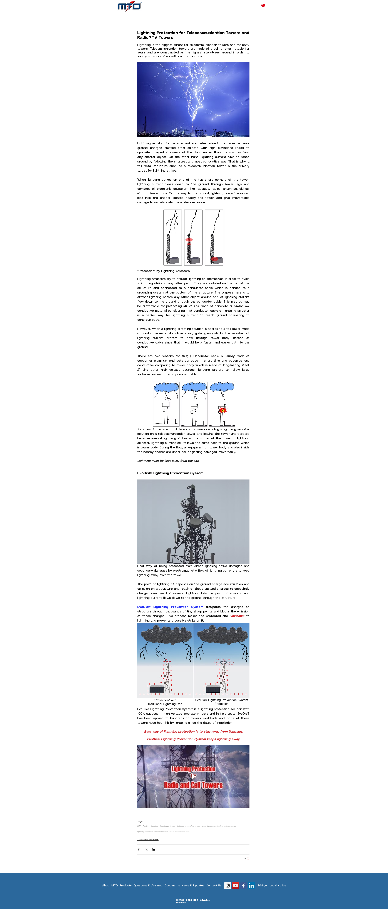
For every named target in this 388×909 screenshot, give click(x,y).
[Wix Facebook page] (243, 885)
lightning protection (168, 826)
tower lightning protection (212, 826)
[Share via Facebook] (138, 849)
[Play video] (193, 776)
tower (198, 826)
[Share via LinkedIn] (153, 849)
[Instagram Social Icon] (227, 885)
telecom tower (230, 826)
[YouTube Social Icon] (235, 885)
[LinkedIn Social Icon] (251, 885)
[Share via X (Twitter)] (146, 849)
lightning (154, 826)
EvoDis (146, 826)
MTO (139, 826)
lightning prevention (185, 826)
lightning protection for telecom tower (152, 832)
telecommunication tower (179, 832)
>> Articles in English (148, 840)
